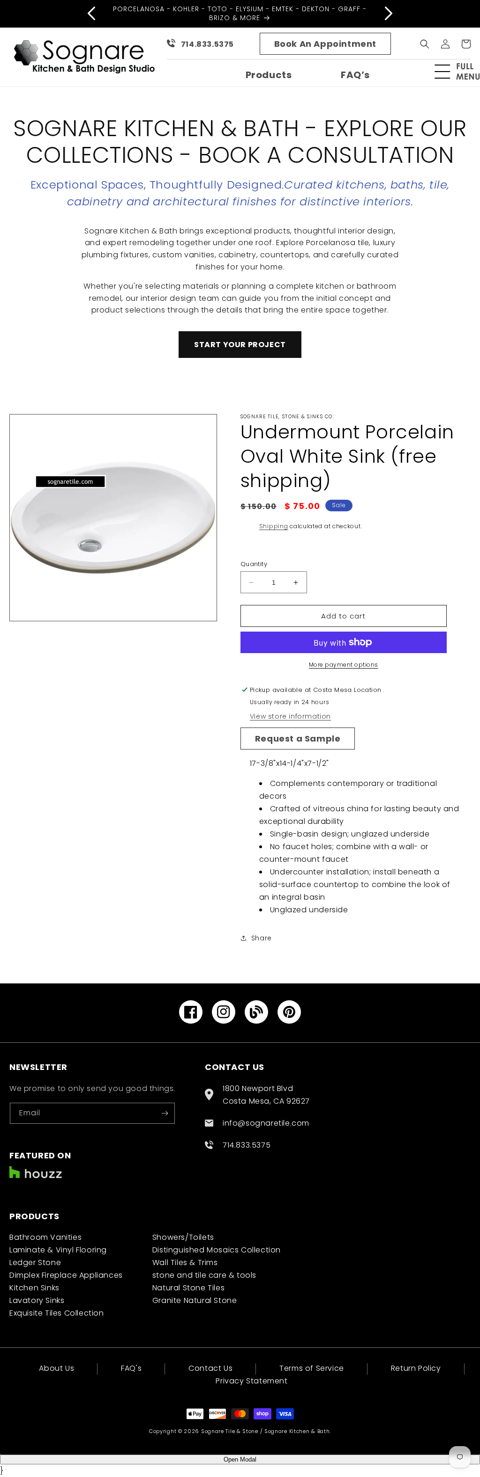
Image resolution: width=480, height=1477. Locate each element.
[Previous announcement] (91, 13)
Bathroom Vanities (45, 1237)
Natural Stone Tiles (188, 1287)
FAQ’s (355, 74)
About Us (56, 1369)
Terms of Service (311, 1368)
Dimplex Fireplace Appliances (66, 1275)
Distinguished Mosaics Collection (216, 1249)
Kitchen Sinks (34, 1287)
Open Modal (240, 1459)
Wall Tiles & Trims (185, 1262)
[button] (461, 71)
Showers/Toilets (183, 1237)
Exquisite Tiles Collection (56, 1313)
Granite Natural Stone (194, 1300)
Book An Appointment (325, 44)
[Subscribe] (164, 1113)
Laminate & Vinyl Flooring (58, 1249)
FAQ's (131, 1368)
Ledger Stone (35, 1262)
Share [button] (261, 938)
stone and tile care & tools (204, 1275)
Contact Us (210, 1368)
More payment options (343, 665)
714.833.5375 (207, 44)
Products (269, 74)
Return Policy (416, 1368)
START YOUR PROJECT (240, 344)
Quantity (253, 564)
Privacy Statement (251, 1380)
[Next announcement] (388, 13)
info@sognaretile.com (266, 1123)
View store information (290, 716)
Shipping (273, 526)
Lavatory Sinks (36, 1300)
